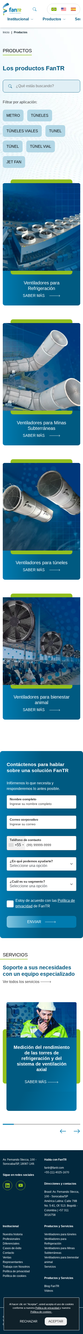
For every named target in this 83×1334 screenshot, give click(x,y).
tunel (55, 131)
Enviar (34, 922)
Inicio (6, 32)
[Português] (53, 9)
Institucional (18, 19)
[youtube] (20, 1185)
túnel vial (40, 146)
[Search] (34, 9)
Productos (52, 19)
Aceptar (55, 1321)
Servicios (50, 1266)
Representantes (13, 1262)
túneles (39, 115)
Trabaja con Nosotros (16, 1266)
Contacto (8, 1252)
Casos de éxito (12, 1248)
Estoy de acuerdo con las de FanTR (45, 903)
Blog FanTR (51, 1286)
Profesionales (11, 1239)
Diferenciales (11, 1243)
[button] (62, 1131)
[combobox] (16, 843)
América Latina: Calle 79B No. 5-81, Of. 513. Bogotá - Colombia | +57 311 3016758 (60, 1208)
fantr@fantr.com (54, 1167)
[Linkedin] (7, 1185)
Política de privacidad (16, 1271)
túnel (12, 146)
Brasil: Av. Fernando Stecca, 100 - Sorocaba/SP (61, 1194)
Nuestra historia (13, 1234)
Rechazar (28, 1321)
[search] (10, 86)
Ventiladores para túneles (60, 1234)
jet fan (13, 162)
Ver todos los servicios (21, 982)
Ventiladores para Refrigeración (55, 1241)
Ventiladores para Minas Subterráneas (59, 1250)
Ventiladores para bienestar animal (61, 1260)
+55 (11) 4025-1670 (56, 1172)
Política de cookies (14, 1276)
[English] (63, 9)
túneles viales (22, 131)
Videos (48, 1290)
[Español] (73, 9)
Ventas (7, 1257)
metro (13, 115)
